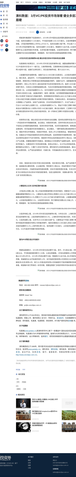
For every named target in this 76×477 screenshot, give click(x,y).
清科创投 (54, 349)
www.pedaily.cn (34, 349)
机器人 (41, 2)
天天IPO (28, 2)
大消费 (55, 2)
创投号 (5, 32)
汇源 (24, 389)
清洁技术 (60, 318)
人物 (17, 379)
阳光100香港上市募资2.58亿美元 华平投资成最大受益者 (45, 400)
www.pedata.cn (30, 331)
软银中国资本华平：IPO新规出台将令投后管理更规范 (44, 424)
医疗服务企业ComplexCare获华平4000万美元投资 (44, 412)
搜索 (29, 460)
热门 (22, 2)
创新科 (18, 389)
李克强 (18, 369)
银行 (46, 336)
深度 (17, 2)
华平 (23, 369)
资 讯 (5, 15)
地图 (29, 465)
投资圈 (5, 19)
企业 (17, 386)
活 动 (5, 24)
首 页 (5, 11)
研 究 (5, 28)
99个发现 (67, 2)
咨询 (27, 281)
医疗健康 (48, 2)
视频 (60, 2)
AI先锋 (35, 2)
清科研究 (42, 32)
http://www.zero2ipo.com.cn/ (26, 355)
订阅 (29, 468)
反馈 (29, 463)
